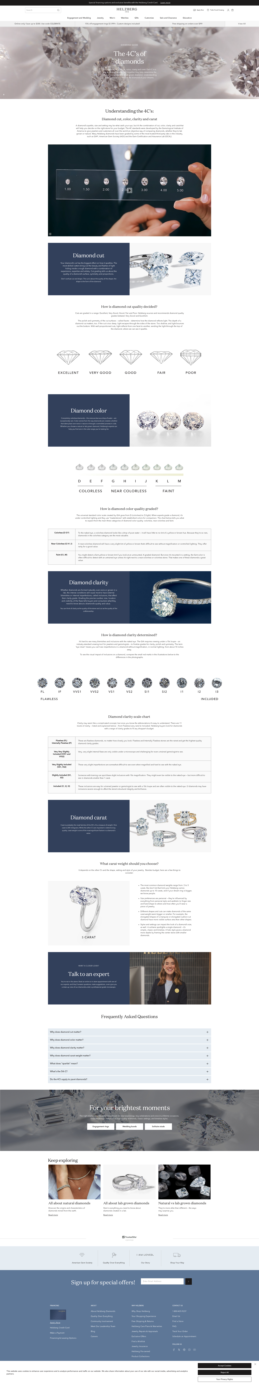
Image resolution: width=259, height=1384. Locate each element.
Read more (53, 1215)
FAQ (174, 1326)
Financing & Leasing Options (63, 1338)
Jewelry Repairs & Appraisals (145, 1331)
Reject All (225, 1372)
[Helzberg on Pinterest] (184, 1349)
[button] (200, 10)
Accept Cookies (224, 1366)
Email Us (176, 1316)
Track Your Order (180, 1331)
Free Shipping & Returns (143, 1321)
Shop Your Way (177, 1263)
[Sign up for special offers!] (188, 1281)
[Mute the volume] (50, 234)
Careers (94, 1336)
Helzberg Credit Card (60, 1328)
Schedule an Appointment (184, 1336)
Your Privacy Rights (224, 1379)
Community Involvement (102, 1321)
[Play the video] (129, 190)
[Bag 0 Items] (232, 10)
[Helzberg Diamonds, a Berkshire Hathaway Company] (127, 10)
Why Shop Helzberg (141, 1311)
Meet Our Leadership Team (103, 1326)
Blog (93, 1331)
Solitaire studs (158, 1127)
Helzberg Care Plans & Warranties (147, 1326)
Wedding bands (129, 1127)
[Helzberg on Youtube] (194, 1349)
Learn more (165, 3)
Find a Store (177, 1321)
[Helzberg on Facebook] (173, 1349)
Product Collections (140, 1356)
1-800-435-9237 (179, 1311)
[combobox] (43, 10)
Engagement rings (101, 1127)
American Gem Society (82, 1263)
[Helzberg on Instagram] (189, 1349)
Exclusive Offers (139, 1336)
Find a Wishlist (138, 1341)
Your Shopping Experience (144, 1316)
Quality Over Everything (114, 1263)
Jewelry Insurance (140, 1346)
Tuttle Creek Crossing (217, 10)
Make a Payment (57, 1333)
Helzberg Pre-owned (141, 1351)
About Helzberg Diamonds (103, 1311)
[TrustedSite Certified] (129, 1238)
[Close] (255, 1364)
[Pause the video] (3, 94)
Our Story (145, 1263)
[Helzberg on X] (179, 1349)
